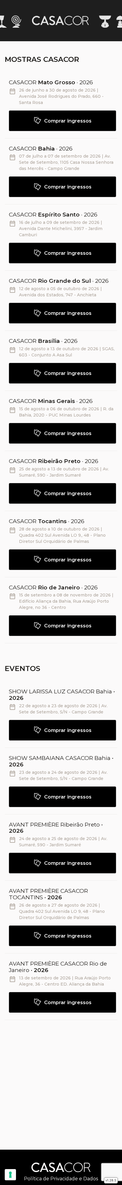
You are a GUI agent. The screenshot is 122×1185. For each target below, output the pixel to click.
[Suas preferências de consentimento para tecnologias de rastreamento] (10, 1174)
